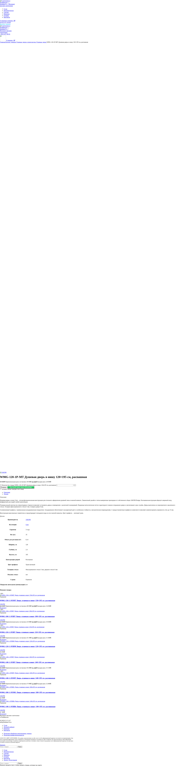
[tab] (91, 492)
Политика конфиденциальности (14, 735)
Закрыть (2, 745)
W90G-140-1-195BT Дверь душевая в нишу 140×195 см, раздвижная (27, 662)
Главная (2, 42)
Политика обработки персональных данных (18, 733)
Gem (27, 524)
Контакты (7, 730)
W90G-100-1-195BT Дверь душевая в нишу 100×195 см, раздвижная (27, 616)
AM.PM (28, 519)
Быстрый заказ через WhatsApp (21, 487)
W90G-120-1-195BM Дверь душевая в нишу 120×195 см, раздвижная (27, 646)
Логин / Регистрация (10, 760)
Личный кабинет (9, 727)
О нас (5, 725)
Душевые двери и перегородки (26, 42)
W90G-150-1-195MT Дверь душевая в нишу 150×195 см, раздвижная (27, 600)
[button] (20, 487)
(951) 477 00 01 (5, 34)
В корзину (3, 487)
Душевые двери (41, 42)
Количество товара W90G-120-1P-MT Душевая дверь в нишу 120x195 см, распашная (29, 485)
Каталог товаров (10, 42)
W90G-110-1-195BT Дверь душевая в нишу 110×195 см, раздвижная (27, 632)
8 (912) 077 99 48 (5, 22)
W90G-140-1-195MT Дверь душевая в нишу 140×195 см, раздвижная (27, 678)
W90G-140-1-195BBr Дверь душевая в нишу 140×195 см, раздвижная (27, 707)
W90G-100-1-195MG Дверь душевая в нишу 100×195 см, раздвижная (27, 692)
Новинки (7, 728)
